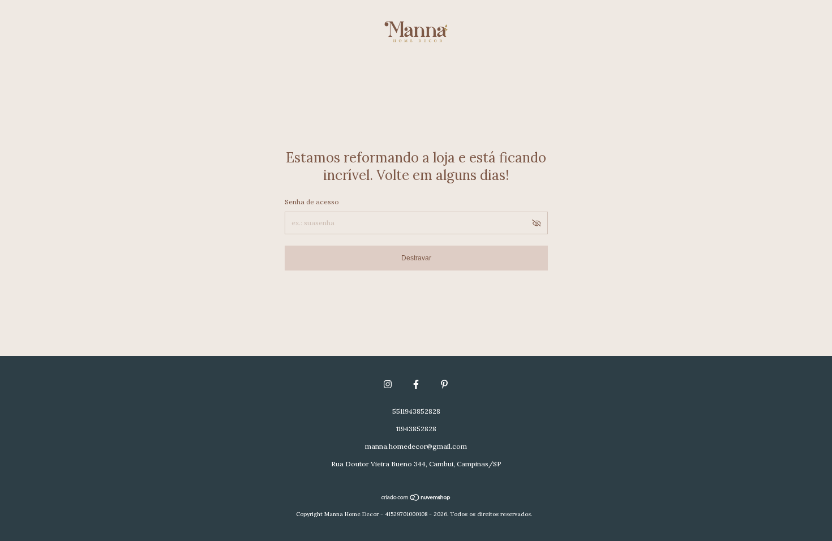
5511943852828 (416, 411)
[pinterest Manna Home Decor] (444, 384)
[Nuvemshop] (416, 498)
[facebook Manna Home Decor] (416, 384)
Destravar (416, 258)
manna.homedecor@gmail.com (416, 446)
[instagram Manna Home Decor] (387, 384)
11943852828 (416, 428)
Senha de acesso (312, 201)
